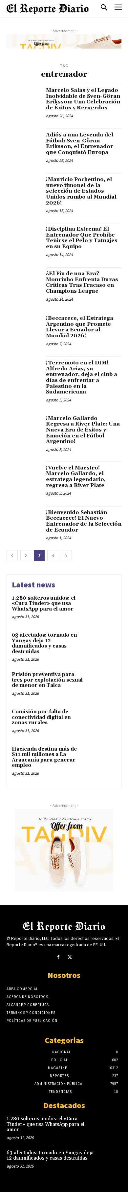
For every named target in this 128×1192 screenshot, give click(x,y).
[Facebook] (58, 957)
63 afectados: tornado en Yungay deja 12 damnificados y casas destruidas (44, 643)
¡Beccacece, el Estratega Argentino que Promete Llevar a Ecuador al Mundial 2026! (79, 327)
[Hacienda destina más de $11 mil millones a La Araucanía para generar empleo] (102, 759)
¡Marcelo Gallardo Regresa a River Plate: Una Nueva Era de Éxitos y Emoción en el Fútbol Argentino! (83, 430)
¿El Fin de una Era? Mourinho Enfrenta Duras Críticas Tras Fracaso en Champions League (82, 282)
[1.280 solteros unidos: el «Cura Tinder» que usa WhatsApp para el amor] (102, 608)
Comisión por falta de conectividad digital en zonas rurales (41, 717)
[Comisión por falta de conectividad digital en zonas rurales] (102, 721)
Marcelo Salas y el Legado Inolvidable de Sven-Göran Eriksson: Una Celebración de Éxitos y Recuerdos (83, 99)
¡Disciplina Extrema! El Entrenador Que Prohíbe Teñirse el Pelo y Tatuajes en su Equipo (81, 238)
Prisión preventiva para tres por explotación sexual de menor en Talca (47, 680)
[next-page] (66, 555)
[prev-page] (12, 555)
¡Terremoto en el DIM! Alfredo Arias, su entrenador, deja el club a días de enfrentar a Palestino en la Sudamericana (81, 377)
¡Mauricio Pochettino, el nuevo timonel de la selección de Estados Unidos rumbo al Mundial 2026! (81, 191)
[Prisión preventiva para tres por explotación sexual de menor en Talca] (102, 684)
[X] (70, 957)
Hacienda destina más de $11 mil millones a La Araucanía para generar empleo (44, 757)
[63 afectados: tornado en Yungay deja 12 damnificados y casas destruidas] (102, 645)
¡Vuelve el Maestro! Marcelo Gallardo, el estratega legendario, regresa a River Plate (76, 477)
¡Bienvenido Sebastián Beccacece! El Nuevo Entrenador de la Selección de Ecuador (83, 521)
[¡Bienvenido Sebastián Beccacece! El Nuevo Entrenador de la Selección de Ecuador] (24, 523)
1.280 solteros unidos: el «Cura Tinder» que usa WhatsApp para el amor (43, 603)
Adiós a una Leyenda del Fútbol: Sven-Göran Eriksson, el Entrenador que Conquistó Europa (79, 143)
